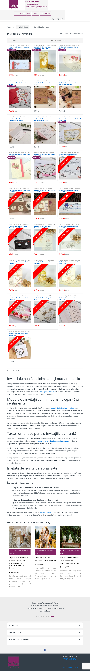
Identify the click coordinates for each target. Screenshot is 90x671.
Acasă (9, 27)
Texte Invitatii (45, 13)
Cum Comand (20, 13)
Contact (35, 13)
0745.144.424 (33, 4)
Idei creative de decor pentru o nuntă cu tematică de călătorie (69, 560)
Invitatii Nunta (23, 27)
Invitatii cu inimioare (14, 45)
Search (53, 19)
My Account (58, 19)
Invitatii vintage (63, 296)
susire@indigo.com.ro (71, 667)
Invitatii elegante (50, 224)
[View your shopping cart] (62, 19)
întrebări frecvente (46, 512)
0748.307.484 (34, 1)
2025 (63, 408)
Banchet (44, 188)
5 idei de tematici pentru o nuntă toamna (45, 559)
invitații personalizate (48, 392)
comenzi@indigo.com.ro (39, 7)
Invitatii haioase (63, 188)
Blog (28, 13)
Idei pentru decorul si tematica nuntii (19, 552)
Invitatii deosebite (39, 45)
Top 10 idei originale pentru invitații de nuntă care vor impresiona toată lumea (18, 562)
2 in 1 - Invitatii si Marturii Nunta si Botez (43, 117)
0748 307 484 (69, 659)
